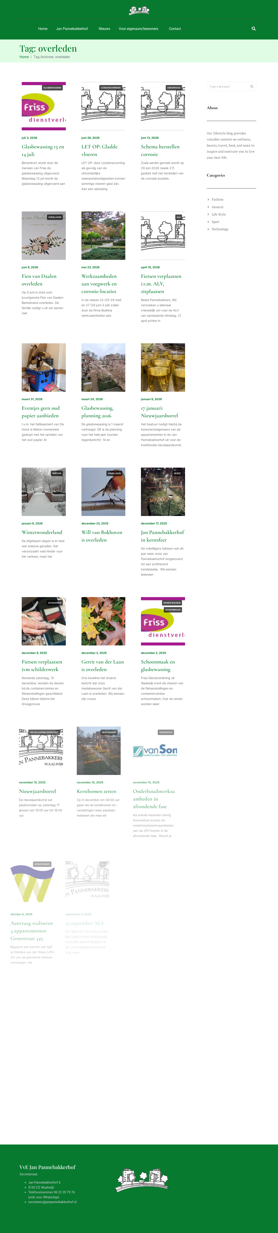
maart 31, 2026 (32, 399)
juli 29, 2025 (30, 1051)
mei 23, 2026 (90, 267)
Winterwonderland (42, 532)
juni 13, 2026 (150, 137)
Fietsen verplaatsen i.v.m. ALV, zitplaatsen (161, 284)
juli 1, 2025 (29, 1180)
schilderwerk (172, 878)
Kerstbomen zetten (101, 791)
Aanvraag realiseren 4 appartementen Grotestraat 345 (43, 931)
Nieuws (104, 29)
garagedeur (173, 1131)
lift (118, 1001)
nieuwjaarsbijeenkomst (47, 732)
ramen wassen (172, 603)
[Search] (252, 86)
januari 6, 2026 (151, 399)
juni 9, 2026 (30, 267)
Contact (175, 29)
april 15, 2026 (150, 267)
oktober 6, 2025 (33, 914)
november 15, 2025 (35, 782)
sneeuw (56, 473)
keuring (107, 1001)
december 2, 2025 (94, 653)
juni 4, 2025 (89, 1180)
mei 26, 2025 (150, 1180)
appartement (53, 864)
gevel (159, 1001)
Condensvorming (111, 88)
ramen (117, 1131)
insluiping (55, 1008)
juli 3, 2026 (29, 137)
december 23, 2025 (94, 523)
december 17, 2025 (154, 523)
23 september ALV (101, 923)
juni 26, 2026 (90, 137)
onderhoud (173, 88)
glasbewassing (52, 88)
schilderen (54, 603)
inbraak (56, 1001)
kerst (177, 473)
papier (57, 1131)
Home (42, 29)
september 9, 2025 (94, 914)
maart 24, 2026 (92, 399)
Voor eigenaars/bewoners (138, 29)
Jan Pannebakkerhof (72, 29)
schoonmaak (172, 610)
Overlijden (54, 217)
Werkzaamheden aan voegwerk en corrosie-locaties (99, 284)
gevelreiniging (171, 864)
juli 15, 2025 (89, 1051)
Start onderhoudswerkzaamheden (162, 931)
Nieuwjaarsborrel (40, 791)
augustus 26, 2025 (154, 914)
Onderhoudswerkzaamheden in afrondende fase (162, 799)
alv (178, 217)
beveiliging (41, 1001)
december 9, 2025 (34, 653)
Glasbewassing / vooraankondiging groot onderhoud (100, 1197)
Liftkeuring (93, 1060)
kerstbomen (114, 732)
